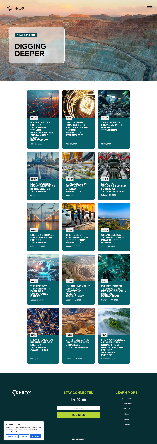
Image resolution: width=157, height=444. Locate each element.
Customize (12, 436)
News (126, 419)
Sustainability (126, 403)
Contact (126, 425)
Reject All (24, 436)
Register (78, 415)
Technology (126, 398)
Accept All (35, 436)
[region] (24, 430)
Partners (126, 409)
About (126, 414)
